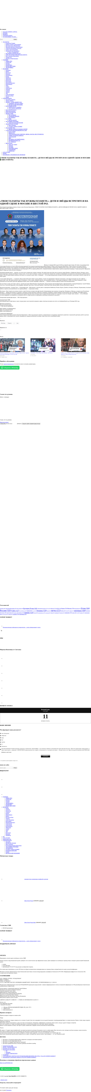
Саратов (8, 90)
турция (16, 614)
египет (71, 610)
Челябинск (8, 77)
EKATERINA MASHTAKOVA (13, 53)
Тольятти (8, 89)
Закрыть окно (3, 1079)
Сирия (29, 610)
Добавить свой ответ (6, 752)
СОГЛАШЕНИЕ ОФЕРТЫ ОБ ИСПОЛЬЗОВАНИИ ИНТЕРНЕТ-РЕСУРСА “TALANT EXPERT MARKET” (29, 1056)
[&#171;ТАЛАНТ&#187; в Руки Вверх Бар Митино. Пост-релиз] (45, 345)
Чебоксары (8, 79)
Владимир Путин (30, 608)
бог (2, 740)
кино (4, 612)
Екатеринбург (9, 75)
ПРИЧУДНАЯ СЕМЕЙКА (15, 107)
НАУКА (8, 63)
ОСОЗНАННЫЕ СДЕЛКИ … (10, 36)
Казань (7, 76)
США (15, 611)
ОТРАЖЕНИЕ (12, 149)
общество (4, 735)
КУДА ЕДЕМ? (12, 131)
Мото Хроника (12, 125)
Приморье (8, 70)
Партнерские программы (9, 1049)
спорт (74, 612)
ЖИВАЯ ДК (12, 133)
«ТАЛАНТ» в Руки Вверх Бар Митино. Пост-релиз (41, 352)
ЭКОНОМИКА (9, 67)
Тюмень (8, 92)
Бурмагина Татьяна (10, 43)
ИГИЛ (58, 608)
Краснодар (8, 80)
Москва (70, 608)
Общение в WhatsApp (11, 368)
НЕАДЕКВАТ (12, 117)
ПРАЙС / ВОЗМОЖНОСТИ (10, 1047)
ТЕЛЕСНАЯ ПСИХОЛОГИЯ (16, 122)
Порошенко (77, 608)
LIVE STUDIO (6, 152)
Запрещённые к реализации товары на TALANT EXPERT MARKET (19, 1057)
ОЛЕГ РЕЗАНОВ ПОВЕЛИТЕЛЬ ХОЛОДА (16, 54)
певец (52, 612)
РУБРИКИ (5, 796)
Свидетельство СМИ (8, 1045)
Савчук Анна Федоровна (12, 49)
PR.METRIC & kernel (11, 843)
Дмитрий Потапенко (42, 608)
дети (67, 610)
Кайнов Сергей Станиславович (13, 44)
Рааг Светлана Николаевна (12, 56)
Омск (7, 85)
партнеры (8, 1052)
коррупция (10, 612)
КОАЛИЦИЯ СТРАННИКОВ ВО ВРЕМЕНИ (14, 154)
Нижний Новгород (10, 83)
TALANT (8, 841)
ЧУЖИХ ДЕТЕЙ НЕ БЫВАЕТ (16, 135)
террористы (5, 614)
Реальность (4, 746)
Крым (64, 608)
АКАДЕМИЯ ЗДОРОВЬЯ (12, 846)
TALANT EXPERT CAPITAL (10, 31)
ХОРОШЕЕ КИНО (13, 148)
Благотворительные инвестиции (13, 845)
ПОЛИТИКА (9, 65)
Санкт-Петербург (10, 94)
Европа (53, 608)
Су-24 (34, 610)
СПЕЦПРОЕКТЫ (7, 840)
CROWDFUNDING (7, 35)
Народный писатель (10, 111)
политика (57, 612)
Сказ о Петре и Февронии (15, 108)
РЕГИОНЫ (5, 807)
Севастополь (9, 88)
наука (36, 612)
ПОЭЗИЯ (11, 147)
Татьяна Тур (9, 57)
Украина (41, 611)
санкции (68, 612)
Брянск (7, 71)
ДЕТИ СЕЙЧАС (10, 101)
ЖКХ (10, 138)
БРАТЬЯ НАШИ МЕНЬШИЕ (16, 104)
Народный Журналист (11, 109)
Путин (85, 608)
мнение (28, 612)
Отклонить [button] (8, 1090)
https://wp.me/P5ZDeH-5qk (6, 1062)
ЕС (49, 608)
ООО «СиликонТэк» (14, 52)
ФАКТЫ (11, 145)
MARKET (5, 34)
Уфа (7, 93)
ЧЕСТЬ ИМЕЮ (12, 115)
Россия (5, 610)
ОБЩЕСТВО (9, 61)
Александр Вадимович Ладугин (13, 48)
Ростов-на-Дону (9, 95)
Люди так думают (13, 144)
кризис (21, 612)
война (63, 610)
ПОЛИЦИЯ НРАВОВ (14, 116)
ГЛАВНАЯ (5, 1054)
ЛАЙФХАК (11, 151)
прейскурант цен (7, 839)
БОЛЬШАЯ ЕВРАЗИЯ (11, 850)
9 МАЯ (7, 852)
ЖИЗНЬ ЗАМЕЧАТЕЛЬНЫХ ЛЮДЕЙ (18, 129)
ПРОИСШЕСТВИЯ (10, 66)
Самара (7, 86)
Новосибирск (9, 84)
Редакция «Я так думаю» (9, 1048)
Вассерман (20, 608)
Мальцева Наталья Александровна (14, 47)
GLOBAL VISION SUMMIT (15, 126)
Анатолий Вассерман (11, 608)
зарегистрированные (9, 364)
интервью (80, 611)
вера (3, 737)
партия (3, 742)
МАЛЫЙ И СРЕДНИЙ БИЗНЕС (17, 139)
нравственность (41, 612)
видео (56, 610)
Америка (2, 608)
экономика (23, 614)
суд (78, 612)
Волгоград (8, 72)
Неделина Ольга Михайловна (13, 45)
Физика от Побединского (12, 58)
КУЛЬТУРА (8, 62)
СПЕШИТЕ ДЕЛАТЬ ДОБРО (16, 103)
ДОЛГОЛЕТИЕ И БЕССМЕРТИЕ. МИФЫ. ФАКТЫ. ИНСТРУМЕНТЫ (26, 134)
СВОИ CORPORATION (11, 1053)
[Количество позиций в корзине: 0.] (1, 630)
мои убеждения (5, 733)
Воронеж (8, 74)
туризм (10, 614)
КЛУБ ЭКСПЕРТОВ (11, 112)
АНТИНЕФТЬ (9, 848)
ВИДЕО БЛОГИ (13, 120)
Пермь (7, 97)
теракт (82, 612)
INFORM (5, 33)
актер (49, 610)
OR (3, 836)
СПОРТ (8, 802)
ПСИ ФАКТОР (12, 136)
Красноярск (8, 81)
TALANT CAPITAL (10, 99)
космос (16, 612)
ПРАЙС (5, 153)
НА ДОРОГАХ (12, 142)
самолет (62, 612)
